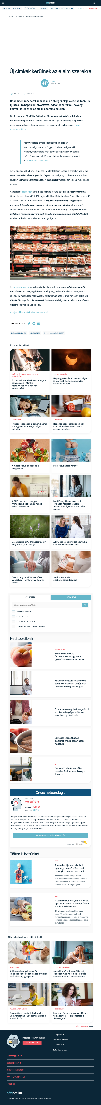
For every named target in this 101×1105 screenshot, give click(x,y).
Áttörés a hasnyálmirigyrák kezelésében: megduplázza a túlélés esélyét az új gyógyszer (29, 974)
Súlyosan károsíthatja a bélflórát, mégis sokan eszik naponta (69, 740)
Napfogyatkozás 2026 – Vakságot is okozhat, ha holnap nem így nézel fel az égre (70, 381)
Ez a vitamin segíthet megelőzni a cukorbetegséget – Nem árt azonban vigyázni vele (72, 712)
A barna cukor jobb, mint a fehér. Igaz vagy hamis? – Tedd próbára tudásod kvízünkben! (72, 903)
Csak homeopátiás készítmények (31, 627)
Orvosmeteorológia (11, 8)
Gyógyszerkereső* (15, 1070)
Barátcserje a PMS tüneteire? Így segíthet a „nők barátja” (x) (29, 543)
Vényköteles (22, 617)
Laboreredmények (15, 1056)
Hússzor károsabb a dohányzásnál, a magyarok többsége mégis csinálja (30, 426)
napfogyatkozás (60, 374)
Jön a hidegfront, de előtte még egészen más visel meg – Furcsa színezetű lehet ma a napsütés (69, 974)
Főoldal (10, 16)
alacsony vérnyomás (18, 1009)
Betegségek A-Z (14, 1063)
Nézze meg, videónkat (37, 160)
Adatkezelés (60, 1045)
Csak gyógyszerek (25, 612)
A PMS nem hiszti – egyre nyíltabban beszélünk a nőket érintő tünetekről (27, 504)
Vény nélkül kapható (26, 622)
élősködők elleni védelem (35, 8)
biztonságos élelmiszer (54, 333)
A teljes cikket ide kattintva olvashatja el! (29, 312)
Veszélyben (16, 420)
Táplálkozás (20, 16)
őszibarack (60, 650)
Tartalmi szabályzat (60, 1050)
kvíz (57, 861)
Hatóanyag (71, 597)
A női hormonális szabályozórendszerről (65, 578)
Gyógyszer (30, 597)
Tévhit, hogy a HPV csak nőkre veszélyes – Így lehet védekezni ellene (28, 580)
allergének (35, 333)
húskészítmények (20, 287)
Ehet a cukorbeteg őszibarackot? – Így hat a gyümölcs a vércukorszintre (69, 656)
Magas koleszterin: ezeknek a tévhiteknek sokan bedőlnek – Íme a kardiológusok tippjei (70, 683)
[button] (50, 1056)
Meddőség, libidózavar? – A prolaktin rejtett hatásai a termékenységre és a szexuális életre (69, 505)
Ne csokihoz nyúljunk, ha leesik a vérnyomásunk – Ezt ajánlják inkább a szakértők (28, 1016)
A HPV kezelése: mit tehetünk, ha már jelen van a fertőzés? (70, 543)
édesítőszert (26, 191)
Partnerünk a (71, 844)
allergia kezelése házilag (62, 8)
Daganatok (14, 967)
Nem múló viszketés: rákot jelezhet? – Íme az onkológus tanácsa (70, 771)
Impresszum (60, 1035)
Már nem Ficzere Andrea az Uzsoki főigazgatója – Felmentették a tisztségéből (70, 1016)
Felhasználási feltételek (60, 1040)
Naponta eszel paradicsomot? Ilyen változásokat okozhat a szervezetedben (68, 426)
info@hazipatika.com (44, 1098)
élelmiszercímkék (18, 333)
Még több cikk (82, 1026)
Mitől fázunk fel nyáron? (65, 465)
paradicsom (58, 420)
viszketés (59, 764)
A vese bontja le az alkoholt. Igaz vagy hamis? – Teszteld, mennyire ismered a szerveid (70, 868)
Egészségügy (58, 1009)
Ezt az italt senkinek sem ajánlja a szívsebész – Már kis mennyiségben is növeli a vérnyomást (29, 384)
